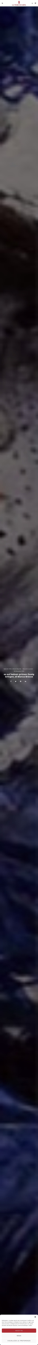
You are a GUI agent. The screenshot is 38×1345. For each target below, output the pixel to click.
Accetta (19, 1330)
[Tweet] (15, 681)
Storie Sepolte (17, 669)
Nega (19, 1335)
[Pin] (20, 681)
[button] (35, 1317)
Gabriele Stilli (7, 669)
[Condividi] (25, 681)
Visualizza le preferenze (19, 1341)
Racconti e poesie (28, 669)
